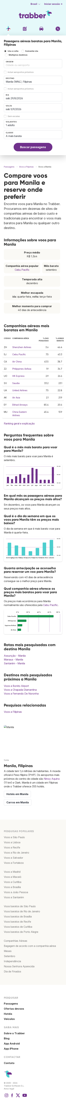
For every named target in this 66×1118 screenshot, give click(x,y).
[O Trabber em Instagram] (6, 1097)
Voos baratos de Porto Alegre (21, 931)
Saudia (16, 383)
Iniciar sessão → (53, 4)
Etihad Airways (20, 404)
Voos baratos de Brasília (18, 916)
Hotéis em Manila (17, 794)
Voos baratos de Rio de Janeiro (22, 911)
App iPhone (11, 1048)
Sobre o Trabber (14, 1033)
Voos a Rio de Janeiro (16, 852)
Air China (17, 361)
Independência (12, 961)
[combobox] (33, 63)
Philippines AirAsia (21, 368)
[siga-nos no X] (18, 1097)
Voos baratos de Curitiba (18, 926)
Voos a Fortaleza (14, 862)
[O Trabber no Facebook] (12, 1097)
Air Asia (16, 397)
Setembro (9, 956)
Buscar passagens (33, 147)
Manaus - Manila (13, 659)
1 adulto (10, 125)
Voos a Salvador (13, 857)
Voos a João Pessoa (16, 892)
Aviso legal (9, 1088)
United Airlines (19, 390)
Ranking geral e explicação (19, 423)
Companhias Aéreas (15, 940)
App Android (12, 1043)
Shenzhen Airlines (21, 347)
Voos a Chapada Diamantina (20, 689)
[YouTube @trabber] (24, 1097)
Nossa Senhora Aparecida (19, 966)
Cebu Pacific (22, 269)
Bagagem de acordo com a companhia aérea (30, 945)
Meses (8, 951)
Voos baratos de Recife (17, 921)
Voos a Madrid (12, 871)
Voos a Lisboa (12, 842)
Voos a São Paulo (14, 837)
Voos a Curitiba (12, 882)
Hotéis (8, 1013)
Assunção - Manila (15, 655)
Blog (6, 1038)
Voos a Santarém (14, 897)
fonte (6, 760)
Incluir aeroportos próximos (21, 72)
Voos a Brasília (12, 887)
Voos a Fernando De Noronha (21, 693)
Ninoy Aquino (52, 778)
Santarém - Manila (14, 663)
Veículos (9, 1019)
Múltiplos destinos (18, 55)
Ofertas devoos (14, 1008)
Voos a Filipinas (13, 711)
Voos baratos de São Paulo (20, 906)
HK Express (18, 376)
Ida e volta (13, 51)
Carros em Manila (17, 802)
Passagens (11, 1003)
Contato (9, 1063)
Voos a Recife (12, 847)
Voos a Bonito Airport (16, 685)
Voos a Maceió (12, 876)
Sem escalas (14, 116)
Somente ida (31, 51)
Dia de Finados (12, 971)
